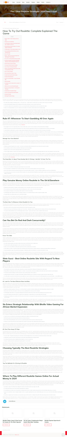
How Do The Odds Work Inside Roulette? (11, 92)
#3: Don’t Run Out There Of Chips (10, 63)
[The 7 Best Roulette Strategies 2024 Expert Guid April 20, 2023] (1, 433)
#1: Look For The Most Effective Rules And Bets (12, 58)
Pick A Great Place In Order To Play (10, 73)
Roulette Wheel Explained (9, 76)
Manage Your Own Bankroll (9, 41)
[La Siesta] (6, 2)
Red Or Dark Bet (7, 81)
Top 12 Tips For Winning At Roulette (11, 66)
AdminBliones (16, 22)
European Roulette (8, 94)
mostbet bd (23, 124)
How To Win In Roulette (9, 71)
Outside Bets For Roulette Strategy (10, 90)
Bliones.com (17, 434)
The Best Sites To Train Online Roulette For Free (12, 49)
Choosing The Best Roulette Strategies (11, 65)
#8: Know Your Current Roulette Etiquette (11, 86)
